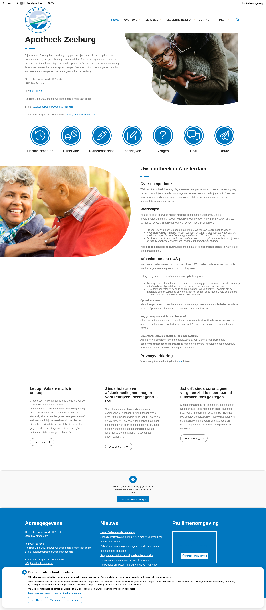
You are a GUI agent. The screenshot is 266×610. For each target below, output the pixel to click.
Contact (205, 20)
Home (115, 20)
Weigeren (55, 600)
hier (181, 361)
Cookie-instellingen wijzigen (133, 499)
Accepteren (73, 600)
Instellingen (37, 600)
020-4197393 (36, 91)
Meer (222, 20)
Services (151, 20)
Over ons (130, 20)
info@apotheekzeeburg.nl (80, 114)
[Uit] (22, 3)
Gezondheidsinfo (178, 20)
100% (51, 3)
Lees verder (44, 443)
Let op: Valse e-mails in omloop (117, 532)
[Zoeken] (237, 20)
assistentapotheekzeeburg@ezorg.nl (53, 106)
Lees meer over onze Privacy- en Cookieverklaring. (54, 593)
